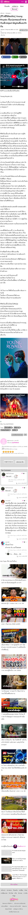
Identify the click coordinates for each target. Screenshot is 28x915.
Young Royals (5, 430)
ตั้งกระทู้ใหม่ (14, 884)
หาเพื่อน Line (4, 893)
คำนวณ (20, 893)
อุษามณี (7, 542)
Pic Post (11, 893)
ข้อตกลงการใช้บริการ (7, 903)
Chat (25, 890)
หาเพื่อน (21, 890)
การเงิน (25, 893)
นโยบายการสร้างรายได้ (15, 906)
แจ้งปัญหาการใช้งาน (18, 909)
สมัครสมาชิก (20, 462)
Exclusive (8, 13)
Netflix (14, 430)
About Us (24, 906)
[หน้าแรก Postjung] (6, 1)
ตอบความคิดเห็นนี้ (22, 483)
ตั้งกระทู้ (14, 9)
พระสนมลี (8, 500)
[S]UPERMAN (15, 442)
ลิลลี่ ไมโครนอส (10, 473)
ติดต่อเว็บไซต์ (8, 909)
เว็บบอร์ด (7, 6)
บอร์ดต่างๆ (15, 6)
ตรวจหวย (9, 890)
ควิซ (16, 893)
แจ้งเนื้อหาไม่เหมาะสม (14, 911)
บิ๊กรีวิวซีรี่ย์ (8, 427)
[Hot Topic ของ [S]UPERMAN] (3, 444)
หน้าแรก (2, 13)
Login (8, 461)
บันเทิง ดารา (21, 846)
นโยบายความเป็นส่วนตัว (19, 903)
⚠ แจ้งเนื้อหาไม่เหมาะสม (17, 434)
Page (14, 895)
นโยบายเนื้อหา (4, 906)
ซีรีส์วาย (16, 427)
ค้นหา (22, 6)
